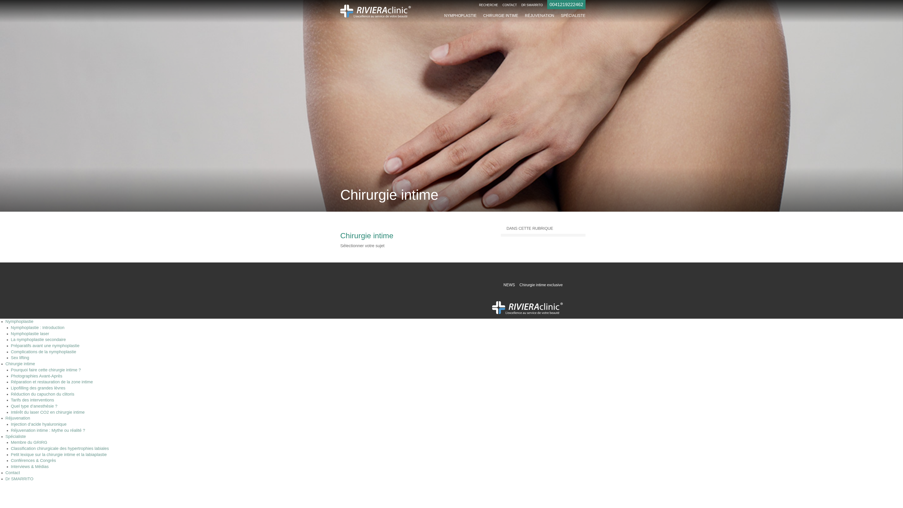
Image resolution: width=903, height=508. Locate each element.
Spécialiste (573, 16)
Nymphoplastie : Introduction (37, 327)
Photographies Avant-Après (36, 376)
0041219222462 (566, 4)
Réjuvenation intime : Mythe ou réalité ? (48, 430)
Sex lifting (20, 357)
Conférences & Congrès (33, 460)
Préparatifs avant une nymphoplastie (45, 345)
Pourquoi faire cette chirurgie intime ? (46, 370)
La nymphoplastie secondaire (38, 339)
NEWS (509, 285)
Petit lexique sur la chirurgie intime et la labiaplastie (59, 454)
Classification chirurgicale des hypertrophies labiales (60, 448)
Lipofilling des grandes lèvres (38, 388)
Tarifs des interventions (32, 400)
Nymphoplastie (460, 16)
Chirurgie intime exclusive (541, 285)
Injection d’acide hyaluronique (39, 424)
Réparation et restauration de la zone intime (52, 382)
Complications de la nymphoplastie (43, 351)
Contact (510, 5)
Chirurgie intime (500, 16)
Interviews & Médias (30, 466)
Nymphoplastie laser (30, 333)
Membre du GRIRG (29, 442)
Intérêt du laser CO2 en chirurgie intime (48, 412)
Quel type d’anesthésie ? (34, 406)
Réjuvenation (539, 16)
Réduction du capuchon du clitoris (42, 394)
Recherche (488, 5)
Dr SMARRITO (532, 5)
